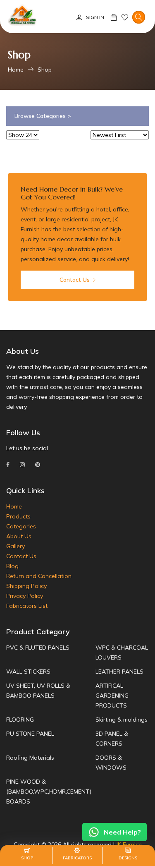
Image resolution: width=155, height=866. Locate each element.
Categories (21, 526)
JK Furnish (129, 844)
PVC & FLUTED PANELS (37, 647)
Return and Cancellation (39, 576)
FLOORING (20, 719)
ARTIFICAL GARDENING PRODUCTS (112, 695)
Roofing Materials (30, 757)
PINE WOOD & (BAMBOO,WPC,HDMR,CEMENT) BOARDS (48, 791)
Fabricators (77, 858)
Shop (45, 69)
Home (16, 69)
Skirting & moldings (121, 719)
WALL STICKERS (28, 671)
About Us (18, 536)
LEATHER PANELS (119, 671)
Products (18, 516)
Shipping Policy (26, 586)
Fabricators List (27, 605)
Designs (128, 858)
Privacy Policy (24, 596)
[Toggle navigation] (138, 17)
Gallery (15, 546)
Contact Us (75, 279)
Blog (12, 566)
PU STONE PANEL (30, 733)
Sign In (95, 17)
